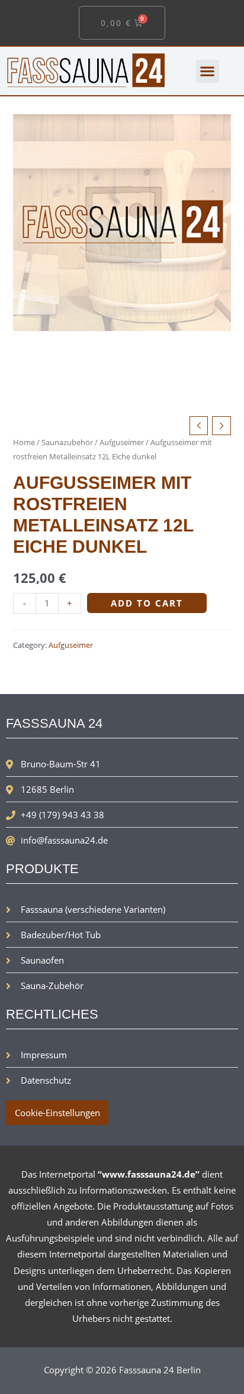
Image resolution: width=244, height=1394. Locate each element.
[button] (207, 71)
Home (24, 442)
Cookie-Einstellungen (57, 1113)
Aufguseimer (121, 442)
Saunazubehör (67, 442)
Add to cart (147, 603)
